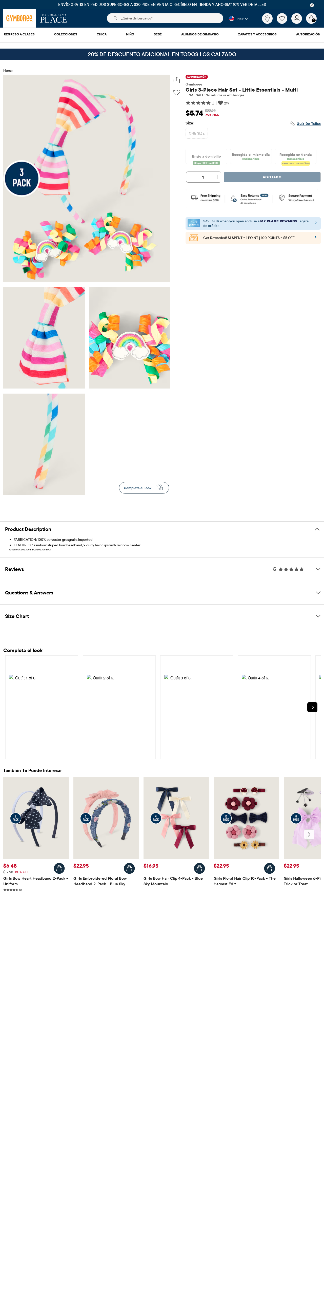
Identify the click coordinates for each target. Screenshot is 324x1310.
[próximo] (309, 834)
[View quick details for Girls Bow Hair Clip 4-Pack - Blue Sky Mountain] (199, 868)
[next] (312, 707)
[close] (312, 5)
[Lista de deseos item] (284, 22)
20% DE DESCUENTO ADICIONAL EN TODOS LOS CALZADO (162, 54)
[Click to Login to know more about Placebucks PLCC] (316, 238)
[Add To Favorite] (177, 93)
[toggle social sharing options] (177, 80)
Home (8, 70)
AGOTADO (272, 177)
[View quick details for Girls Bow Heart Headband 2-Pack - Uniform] (59, 868)
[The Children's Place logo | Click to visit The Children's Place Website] (53, 18)
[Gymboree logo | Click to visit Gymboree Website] (19, 18)
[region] (162, 4)
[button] (235, 18)
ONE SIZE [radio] (197, 133)
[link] (267, 18)
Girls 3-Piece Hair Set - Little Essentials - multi (242, 90)
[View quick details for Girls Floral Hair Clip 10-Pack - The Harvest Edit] (269, 868)
